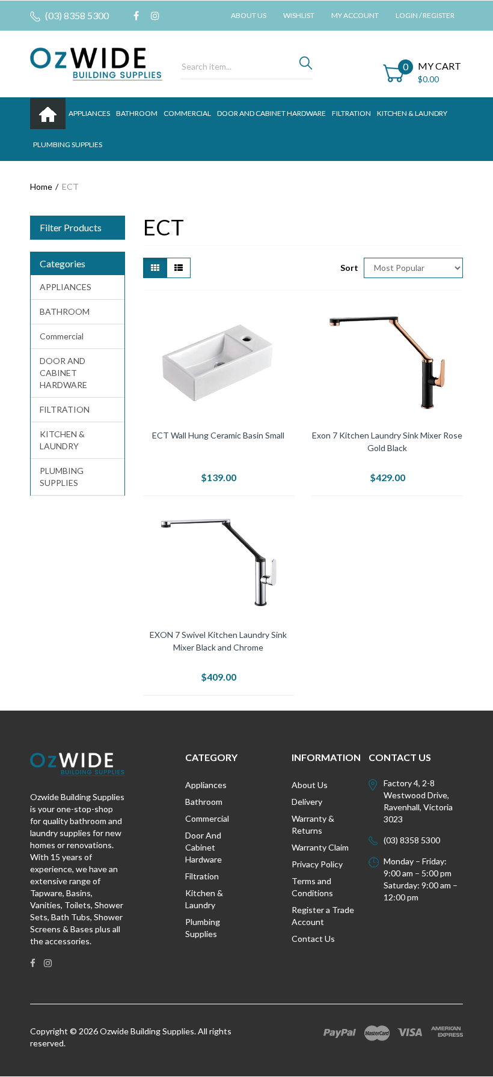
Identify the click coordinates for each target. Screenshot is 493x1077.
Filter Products (71, 227)
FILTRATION (351, 113)
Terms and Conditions (312, 887)
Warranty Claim (320, 847)
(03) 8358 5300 (76, 15)
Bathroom (203, 801)
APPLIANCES (89, 113)
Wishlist (298, 15)
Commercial (187, 113)
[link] (136, 16)
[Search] (306, 66)
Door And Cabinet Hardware (203, 847)
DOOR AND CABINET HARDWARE (271, 113)
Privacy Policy (317, 864)
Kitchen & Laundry (204, 899)
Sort (347, 267)
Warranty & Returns (313, 824)
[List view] (179, 268)
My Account (355, 15)
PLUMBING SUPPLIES (67, 144)
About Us (248, 15)
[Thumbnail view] (155, 268)
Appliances (206, 785)
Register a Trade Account (323, 916)
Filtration (202, 876)
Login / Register (425, 15)
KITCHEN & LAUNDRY (412, 113)
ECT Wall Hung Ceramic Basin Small (218, 435)
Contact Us (313, 938)
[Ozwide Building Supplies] (96, 63)
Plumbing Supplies (202, 928)
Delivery (307, 801)
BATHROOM (137, 113)
